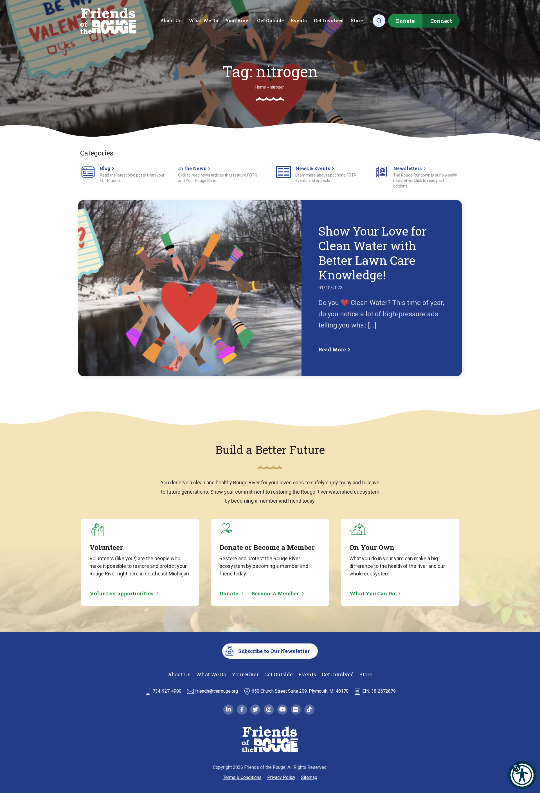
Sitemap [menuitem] (309, 777)
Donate (405, 20)
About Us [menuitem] (171, 20)
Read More (332, 349)
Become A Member (275, 593)
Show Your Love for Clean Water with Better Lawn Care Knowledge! (372, 253)
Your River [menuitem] (237, 20)
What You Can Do (372, 593)
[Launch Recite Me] (522, 775)
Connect (441, 20)
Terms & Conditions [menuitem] (242, 777)
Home (260, 87)
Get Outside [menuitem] (270, 20)
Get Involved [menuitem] (329, 20)
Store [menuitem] (357, 20)
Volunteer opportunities (121, 593)
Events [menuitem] (299, 20)
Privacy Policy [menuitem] (281, 777)
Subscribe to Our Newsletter (274, 651)
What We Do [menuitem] (203, 20)
